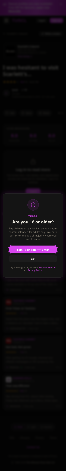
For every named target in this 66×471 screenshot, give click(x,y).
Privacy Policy (35, 270)
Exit (33, 258)
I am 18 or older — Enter (33, 249)
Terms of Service (47, 267)
